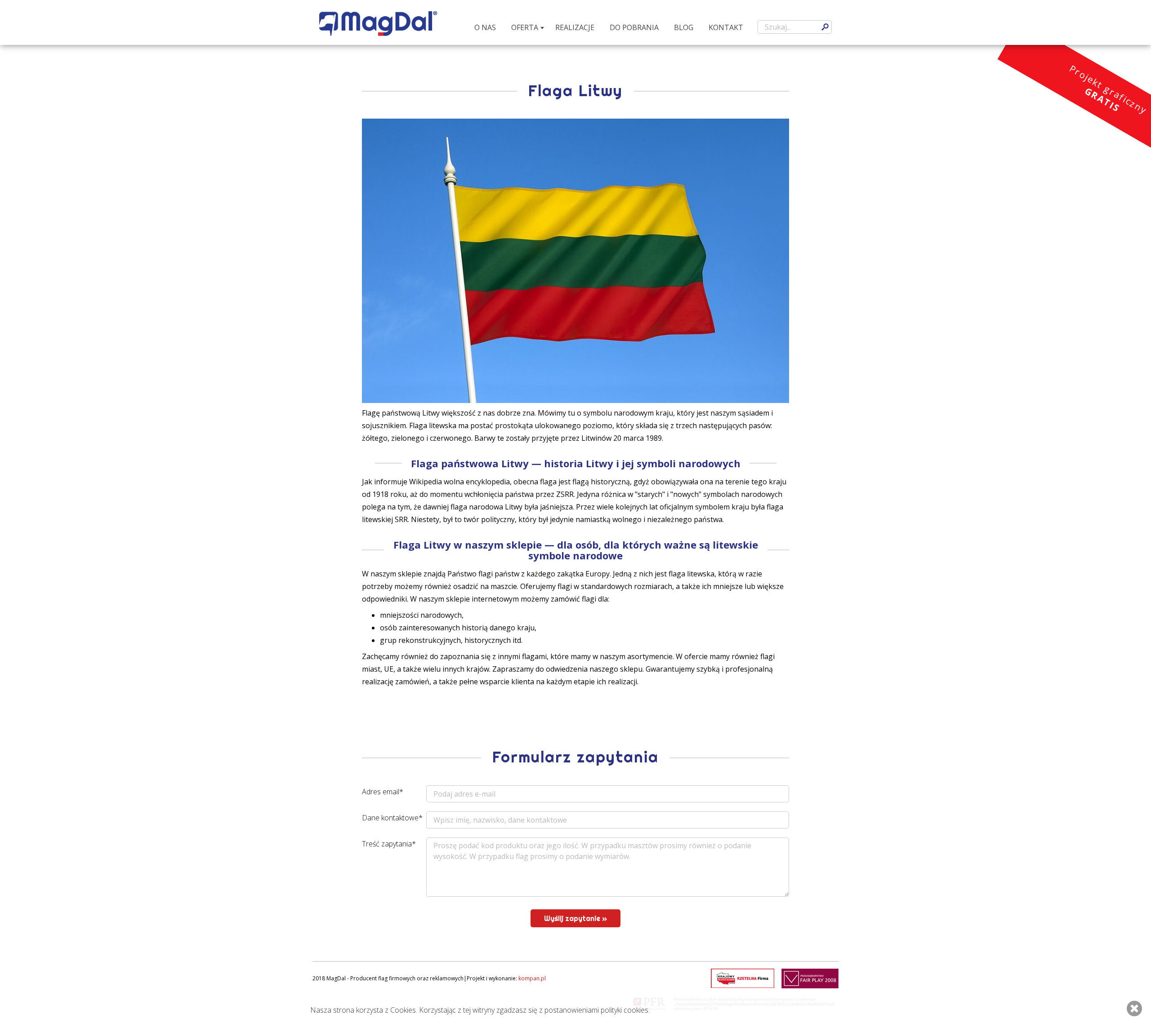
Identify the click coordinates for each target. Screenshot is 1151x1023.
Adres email (382, 792)
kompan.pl (532, 978)
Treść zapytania (389, 844)
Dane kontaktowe (392, 818)
